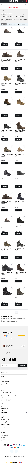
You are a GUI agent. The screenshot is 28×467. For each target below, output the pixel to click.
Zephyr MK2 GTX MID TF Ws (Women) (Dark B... (7, 226)
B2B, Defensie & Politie (6, 400)
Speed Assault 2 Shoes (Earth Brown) (6, 202)
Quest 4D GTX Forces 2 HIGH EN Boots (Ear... (20, 131)
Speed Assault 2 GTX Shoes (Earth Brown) (6, 60)
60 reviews (10, 334)
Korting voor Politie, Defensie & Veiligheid (9, 395)
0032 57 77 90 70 (7, 351)
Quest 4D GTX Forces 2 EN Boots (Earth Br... (7, 155)
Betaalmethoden (4, 390)
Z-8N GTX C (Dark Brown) (20, 296)
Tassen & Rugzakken (5, 381)
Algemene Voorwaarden (6, 399)
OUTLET (3, 427)
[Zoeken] (26, 4)
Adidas (16, 202)
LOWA (2, 38)
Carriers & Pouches (5, 379)
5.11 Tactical (17, 85)
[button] (24, 346)
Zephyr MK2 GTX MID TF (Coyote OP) (20, 155)
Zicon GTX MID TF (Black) (7, 130)
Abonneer (22, 365)
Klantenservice (4, 394)
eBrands (18, 456)
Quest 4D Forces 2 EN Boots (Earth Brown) (6, 249)
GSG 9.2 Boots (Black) (19, 201)
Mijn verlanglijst (4, 410)
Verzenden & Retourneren (6, 392)
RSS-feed (22, 456)
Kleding (2, 376)
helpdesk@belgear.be (7, 352)
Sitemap (3, 397)
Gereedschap (4, 383)
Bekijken (5, 44)
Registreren (3, 406)
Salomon (3, 61)
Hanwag (16, 226)
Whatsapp (5, 353)
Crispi (2, 109)
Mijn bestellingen (4, 408)
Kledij (2, 416)
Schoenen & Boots (6, 10)
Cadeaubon (3, 426)
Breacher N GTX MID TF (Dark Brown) (20, 60)
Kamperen (3, 384)
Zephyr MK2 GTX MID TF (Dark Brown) (6, 36)
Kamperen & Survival (5, 424)
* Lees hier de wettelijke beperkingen (8, 367)
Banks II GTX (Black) (19, 225)
